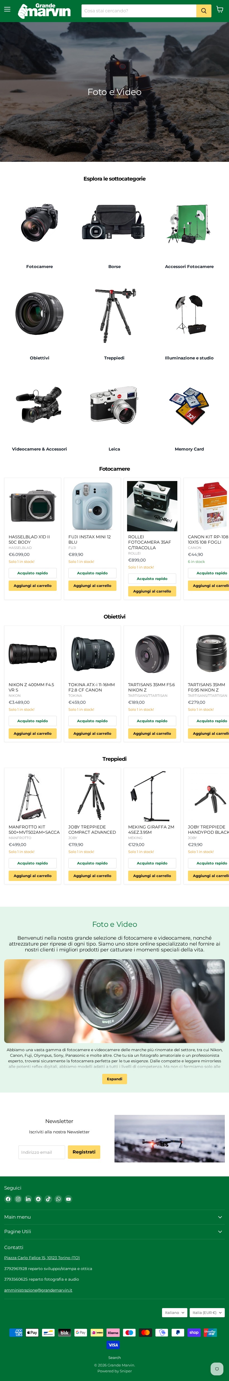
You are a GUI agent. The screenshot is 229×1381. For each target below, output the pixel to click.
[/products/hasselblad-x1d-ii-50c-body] (33, 506)
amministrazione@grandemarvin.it (38, 1290)
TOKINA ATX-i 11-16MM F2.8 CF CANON (91, 687)
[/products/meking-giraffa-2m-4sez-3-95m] (152, 796)
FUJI (72, 548)
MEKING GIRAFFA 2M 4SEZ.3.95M (151, 829)
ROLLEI (134, 553)
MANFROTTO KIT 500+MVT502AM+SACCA (34, 829)
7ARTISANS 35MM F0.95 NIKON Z (206, 687)
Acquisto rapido (32, 573)
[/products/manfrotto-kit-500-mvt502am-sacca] (33, 796)
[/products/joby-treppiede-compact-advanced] (92, 796)
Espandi (114, 1079)
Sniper (126, 1371)
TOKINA (75, 695)
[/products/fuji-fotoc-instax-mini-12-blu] (92, 506)
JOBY (72, 838)
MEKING (135, 838)
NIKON (15, 695)
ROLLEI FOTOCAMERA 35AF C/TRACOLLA (149, 542)
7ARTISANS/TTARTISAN (148, 695)
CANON (194, 548)
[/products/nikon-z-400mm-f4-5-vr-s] (33, 654)
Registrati (84, 1152)
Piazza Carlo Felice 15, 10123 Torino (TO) (42, 1257)
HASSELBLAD (20, 548)
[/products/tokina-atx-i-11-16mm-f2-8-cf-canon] (92, 654)
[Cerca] (203, 10)
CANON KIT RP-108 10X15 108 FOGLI (208, 539)
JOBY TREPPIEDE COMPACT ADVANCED (92, 829)
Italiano (172, 1312)
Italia (204, 1312)
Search (114, 1357)
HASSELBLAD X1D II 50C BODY (29, 539)
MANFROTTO (20, 838)
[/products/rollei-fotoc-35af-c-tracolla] (152, 506)
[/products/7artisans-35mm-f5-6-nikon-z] (152, 654)
